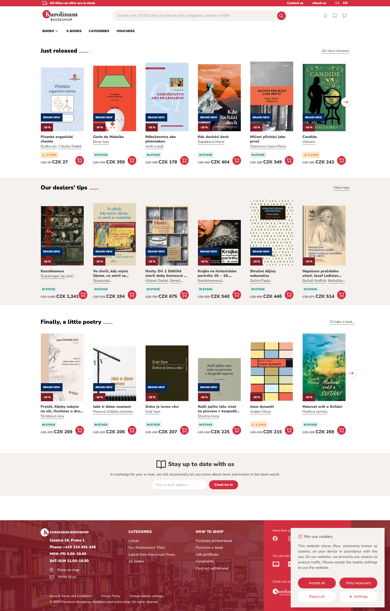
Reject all (317, 596)
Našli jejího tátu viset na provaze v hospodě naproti (217, 408)
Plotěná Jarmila (314, 411)
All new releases (335, 50)
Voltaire (308, 141)
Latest (133, 540)
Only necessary (358, 583)
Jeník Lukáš (154, 146)
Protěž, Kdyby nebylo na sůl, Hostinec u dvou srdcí (62, 408)
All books (136, 561)
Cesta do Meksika (108, 137)
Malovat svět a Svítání (322, 406)
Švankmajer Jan (53, 276)
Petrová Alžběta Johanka (113, 411)
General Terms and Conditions (71, 596)
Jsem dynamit (262, 406)
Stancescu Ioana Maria (268, 146)
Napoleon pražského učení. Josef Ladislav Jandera (320, 273)
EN (345, 3)
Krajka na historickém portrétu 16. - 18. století (217, 273)
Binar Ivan (101, 141)
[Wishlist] (335, 15)
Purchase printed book (214, 540)
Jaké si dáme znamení (112, 406)
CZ (337, 3)
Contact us (295, 3)
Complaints (205, 561)
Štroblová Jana (52, 416)
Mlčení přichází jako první (268, 139)
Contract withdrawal (212, 568)
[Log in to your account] (325, 15)
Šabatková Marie (211, 141)
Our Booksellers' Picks (146, 547)
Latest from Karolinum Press (151, 554)
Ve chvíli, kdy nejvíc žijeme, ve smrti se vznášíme (110, 273)
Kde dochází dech (213, 137)
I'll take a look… (342, 321)
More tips (341, 187)
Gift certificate (207, 554)
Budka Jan (49, 146)
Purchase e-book (209, 547)
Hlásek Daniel (156, 280)
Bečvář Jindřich (314, 280)
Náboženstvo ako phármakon (160, 139)
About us (319, 3)
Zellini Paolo (260, 280)
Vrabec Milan (260, 411)
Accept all (317, 583)
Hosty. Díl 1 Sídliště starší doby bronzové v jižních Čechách (165, 273)
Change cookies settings (146, 596)
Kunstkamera (52, 271)
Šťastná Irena (208, 416)
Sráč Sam (152, 411)
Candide (309, 137)
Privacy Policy (110, 596)
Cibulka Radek (70, 146)
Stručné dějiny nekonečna (263, 273)
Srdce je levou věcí (162, 406)
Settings (361, 596)
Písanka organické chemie (57, 139)
